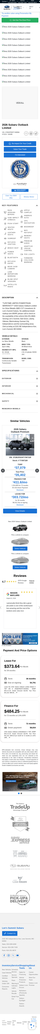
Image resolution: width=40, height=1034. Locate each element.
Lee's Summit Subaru (4, 1022)
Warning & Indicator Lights (15, 986)
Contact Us (11, 933)
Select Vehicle (20, 548)
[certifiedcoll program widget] (20, 866)
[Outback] (20, 781)
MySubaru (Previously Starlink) (23, 993)
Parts (13, 980)
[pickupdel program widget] (20, 897)
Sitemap (19, 1022)
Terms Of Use (14, 1022)
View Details (20, 511)
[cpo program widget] (20, 824)
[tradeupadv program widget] (20, 807)
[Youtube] (17, 955)
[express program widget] (20, 840)
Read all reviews (31, 581)
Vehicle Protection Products (22, 980)
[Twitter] (13, 955)
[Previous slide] (19, 793)
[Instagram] (9, 955)
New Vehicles (6, 969)
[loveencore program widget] (20, 880)
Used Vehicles (7, 973)
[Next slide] (21, 793)
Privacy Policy (9, 1022)
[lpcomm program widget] (20, 854)
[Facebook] (4, 955)
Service (15, 965)
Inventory (7, 965)
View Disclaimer (7, 645)
